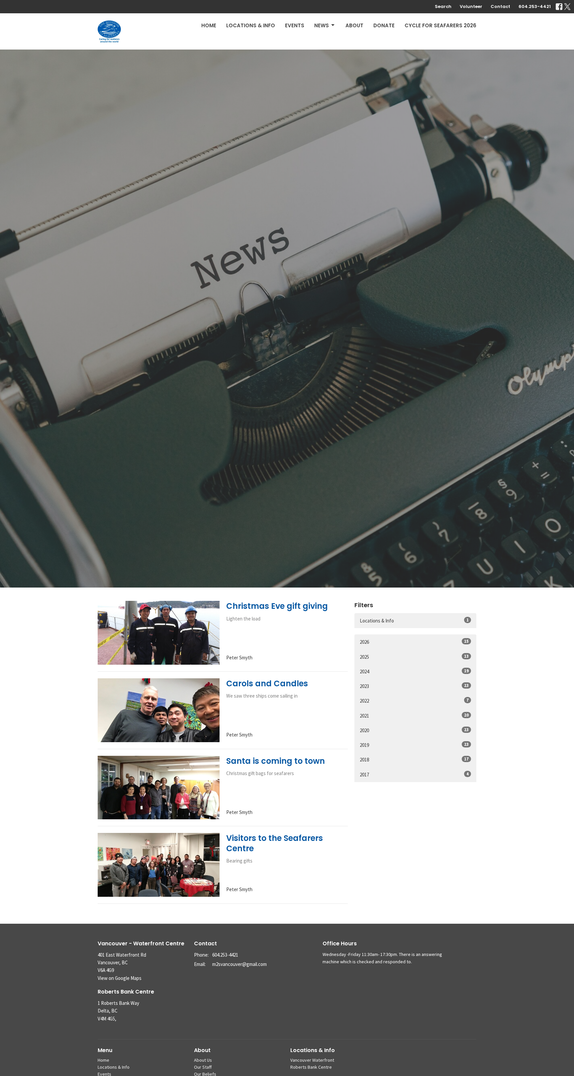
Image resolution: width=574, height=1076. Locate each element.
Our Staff (203, 1067)
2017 (414, 774)
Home (208, 25)
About (354, 25)
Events (294, 25)
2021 (414, 715)
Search (443, 6)
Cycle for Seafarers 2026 (440, 25)
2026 (414, 641)
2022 (414, 700)
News (321, 25)
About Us (203, 1060)
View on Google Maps (120, 978)
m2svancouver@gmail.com (239, 964)
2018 (414, 759)
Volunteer (471, 6)
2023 (414, 686)
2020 (414, 730)
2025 (414, 656)
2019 (414, 744)
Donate (384, 25)
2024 (414, 671)
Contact (500, 6)
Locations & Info (250, 25)
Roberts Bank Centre (311, 1067)
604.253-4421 (535, 6)
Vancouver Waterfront (312, 1060)
